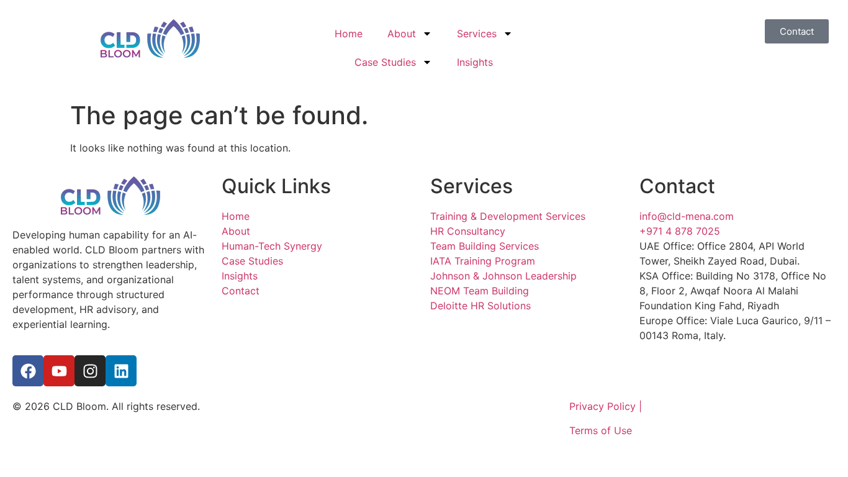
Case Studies (385, 62)
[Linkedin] (121, 370)
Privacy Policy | (605, 406)
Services (477, 33)
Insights (475, 62)
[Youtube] (58, 370)
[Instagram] (90, 370)
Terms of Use (600, 430)
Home (349, 33)
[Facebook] (27, 370)
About (401, 33)
